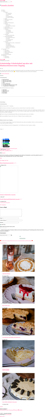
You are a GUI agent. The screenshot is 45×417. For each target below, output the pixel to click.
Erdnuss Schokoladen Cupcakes (7, 194)
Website (1, 222)
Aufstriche (9, 31)
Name (1, 218)
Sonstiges (6, 41)
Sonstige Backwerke (8, 36)
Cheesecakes (9, 13)
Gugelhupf (9, 14)
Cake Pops (7, 20)
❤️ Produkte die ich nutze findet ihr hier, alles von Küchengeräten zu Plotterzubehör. (15, 240)
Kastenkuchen (9, 16)
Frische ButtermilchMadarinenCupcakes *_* (11, 199)
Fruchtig (5, 148)
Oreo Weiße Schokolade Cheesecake (9, 401)
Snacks (8, 38)
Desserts (6, 23)
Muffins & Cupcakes (8, 19)
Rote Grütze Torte (6, 305)
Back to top (2, 416)
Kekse (6, 21)
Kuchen (6, 12)
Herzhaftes (9, 40)
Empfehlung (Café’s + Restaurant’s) (13, 42)
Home (3, 9)
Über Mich (4, 49)
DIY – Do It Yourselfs (11, 46)
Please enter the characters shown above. (7, 226)
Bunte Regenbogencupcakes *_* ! (8, 163)
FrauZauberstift (8, 414)
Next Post (8, 202)
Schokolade (12, 148)
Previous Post (3, 202)
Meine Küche (7, 51)
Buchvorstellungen (10, 45)
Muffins (8, 148)
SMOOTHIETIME (10, 35)
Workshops (7, 53)
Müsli (8, 33)
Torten (6, 18)
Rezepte (3, 11)
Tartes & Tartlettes (10, 17)
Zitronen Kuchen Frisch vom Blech (5, 370)
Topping (15, 148)
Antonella (8, 149)
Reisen (8, 47)
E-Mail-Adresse (3, 220)
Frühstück (6, 28)
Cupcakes (2, 148)
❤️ (32, 240)
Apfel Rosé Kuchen (6, 273)
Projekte (8, 43)
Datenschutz (7, 57)
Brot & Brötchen (10, 32)
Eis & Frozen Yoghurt (11, 25)
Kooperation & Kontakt (6, 54)
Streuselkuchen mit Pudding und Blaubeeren (11, 337)
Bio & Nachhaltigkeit (9, 27)
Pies (8, 15)
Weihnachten (7, 26)
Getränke (6, 34)
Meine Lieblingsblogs (9, 52)
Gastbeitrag (9, 44)
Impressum (4, 55)
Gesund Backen (10, 39)
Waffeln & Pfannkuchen (9, 22)
